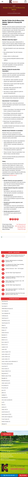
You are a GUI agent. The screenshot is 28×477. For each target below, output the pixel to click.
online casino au (5, 383)
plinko (3, 392)
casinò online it (5, 359)
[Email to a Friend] (15, 219)
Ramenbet (4, 397)
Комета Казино (5, 421)
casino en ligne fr (5, 351)
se (2, 402)
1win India (4, 306)
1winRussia (4, 315)
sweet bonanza (5, 412)
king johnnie (4, 373)
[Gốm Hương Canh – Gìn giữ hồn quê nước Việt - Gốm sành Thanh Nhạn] (14, 1)
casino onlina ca (5, 354)
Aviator (3, 330)
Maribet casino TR (5, 375)
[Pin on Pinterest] (17, 219)
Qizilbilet (3, 395)
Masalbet (4, 378)
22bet (3, 325)
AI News (3, 327)
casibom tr (4, 347)
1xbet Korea (4, 318)
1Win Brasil (4, 301)
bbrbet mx (4, 339)
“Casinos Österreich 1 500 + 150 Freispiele (14, 268)
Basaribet (4, 337)
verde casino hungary (6, 416)
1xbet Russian (5, 323)
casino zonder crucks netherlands (9, 361)
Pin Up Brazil (4, 385)
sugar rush (4, 409)
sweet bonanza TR (6, 414)
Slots (3, 404)
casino (3, 349)
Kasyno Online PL (5, 371)
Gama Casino (4, 368)
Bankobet (4, 335)
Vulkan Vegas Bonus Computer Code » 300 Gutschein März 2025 (14, 281)
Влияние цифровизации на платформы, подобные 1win (14, 261)
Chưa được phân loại (6, 363)
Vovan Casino (5, 419)
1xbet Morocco (5, 320)
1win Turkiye (4, 311)
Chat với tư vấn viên (10, 475)
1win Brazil (4, 303)
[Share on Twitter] (13, 219)
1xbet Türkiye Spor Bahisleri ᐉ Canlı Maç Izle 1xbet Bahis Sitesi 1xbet (14, 289)
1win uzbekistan (5, 313)
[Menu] (2, 1)
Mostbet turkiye (13, 175)
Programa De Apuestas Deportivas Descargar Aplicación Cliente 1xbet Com (15, 294)
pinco (3, 390)
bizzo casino (4, 342)
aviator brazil (4, 332)
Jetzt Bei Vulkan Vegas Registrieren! (13, 272)
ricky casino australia (6, 399)
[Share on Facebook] (10, 219)
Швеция (3, 424)
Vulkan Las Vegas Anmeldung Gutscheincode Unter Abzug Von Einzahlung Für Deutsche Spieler (15, 256)
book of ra (4, 344)
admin (19, 13)
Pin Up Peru (4, 387)
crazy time (4, 366)
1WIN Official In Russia (6, 308)
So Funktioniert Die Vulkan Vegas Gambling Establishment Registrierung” (14, 265)
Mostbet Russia (5, 380)
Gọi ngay (24, 475)
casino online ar (5, 356)
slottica (3, 407)
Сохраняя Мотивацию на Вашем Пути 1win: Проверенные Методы (15, 277)
